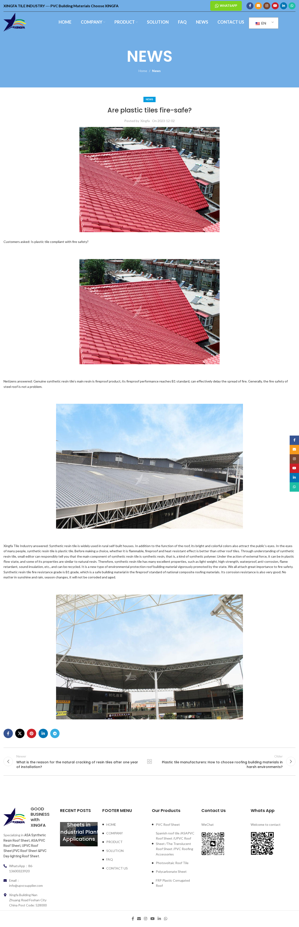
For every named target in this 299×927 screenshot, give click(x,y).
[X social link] (20, 733)
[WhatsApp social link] (291, 5)
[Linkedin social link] (283, 5)
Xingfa (145, 121)
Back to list (149, 761)
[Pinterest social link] (31, 733)
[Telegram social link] (55, 733)
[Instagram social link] (266, 5)
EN (263, 23)
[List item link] (124, 824)
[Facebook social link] (249, 5)
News (156, 71)
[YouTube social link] (275, 5)
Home (143, 71)
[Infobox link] (26, 817)
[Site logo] (15, 22)
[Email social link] (258, 5)
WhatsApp (228, 5)
